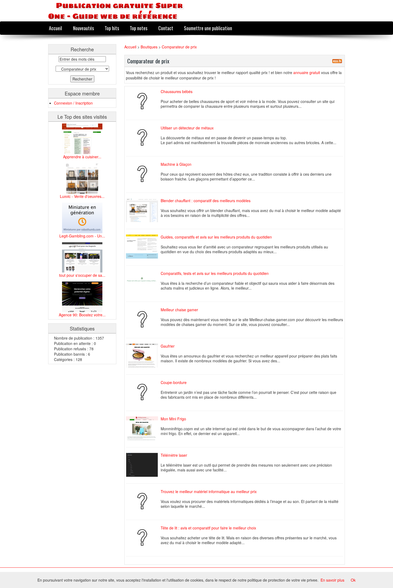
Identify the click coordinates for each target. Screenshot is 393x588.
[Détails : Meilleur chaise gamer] (143, 319)
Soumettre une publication (208, 28)
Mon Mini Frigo (173, 418)
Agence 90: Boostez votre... (82, 314)
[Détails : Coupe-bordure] (143, 392)
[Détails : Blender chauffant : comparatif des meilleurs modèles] (143, 210)
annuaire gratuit (307, 72)
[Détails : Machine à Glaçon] (143, 173)
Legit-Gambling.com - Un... (82, 236)
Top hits (112, 28)
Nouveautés (83, 28)
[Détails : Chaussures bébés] (143, 101)
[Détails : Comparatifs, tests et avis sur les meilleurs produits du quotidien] (143, 283)
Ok (353, 580)
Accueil (55, 28)
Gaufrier (168, 346)
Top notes (138, 28)
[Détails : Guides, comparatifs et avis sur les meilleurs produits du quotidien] (143, 246)
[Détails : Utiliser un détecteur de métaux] (143, 137)
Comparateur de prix (179, 46)
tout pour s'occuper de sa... (82, 275)
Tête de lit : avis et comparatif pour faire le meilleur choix (208, 528)
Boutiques (150, 46)
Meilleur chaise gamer (179, 309)
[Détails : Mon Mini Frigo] (143, 428)
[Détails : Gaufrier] (143, 355)
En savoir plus (332, 580)
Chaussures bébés (176, 91)
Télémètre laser (174, 455)
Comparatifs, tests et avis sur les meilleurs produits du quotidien (215, 273)
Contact (165, 28)
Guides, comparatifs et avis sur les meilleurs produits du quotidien (216, 237)
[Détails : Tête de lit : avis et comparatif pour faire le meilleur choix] (143, 537)
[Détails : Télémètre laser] (143, 464)
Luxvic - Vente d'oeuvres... (82, 196)
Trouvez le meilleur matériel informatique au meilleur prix (209, 491)
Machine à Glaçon (176, 164)
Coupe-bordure (174, 382)
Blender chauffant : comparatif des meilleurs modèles (206, 200)
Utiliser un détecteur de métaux (187, 127)
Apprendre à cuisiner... (82, 156)
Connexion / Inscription (73, 103)
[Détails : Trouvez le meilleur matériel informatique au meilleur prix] (143, 501)
